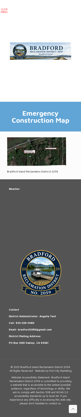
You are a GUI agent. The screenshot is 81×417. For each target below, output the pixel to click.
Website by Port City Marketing (53, 370)
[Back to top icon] (73, 409)
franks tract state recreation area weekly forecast (38, 236)
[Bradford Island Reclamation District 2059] (40, 51)
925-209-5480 (25, 322)
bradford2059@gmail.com (35, 329)
